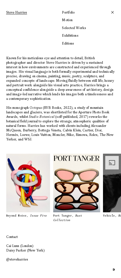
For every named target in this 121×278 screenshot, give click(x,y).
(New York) (25, 250)
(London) (20, 246)
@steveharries (17, 259)
